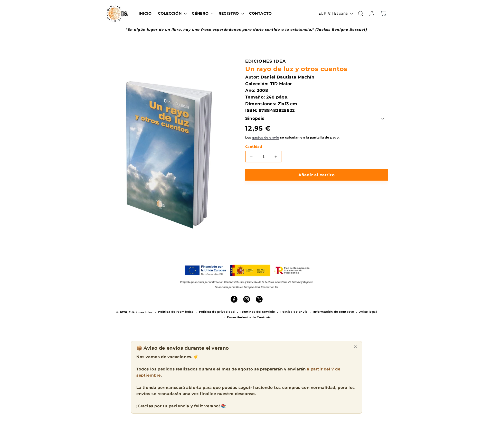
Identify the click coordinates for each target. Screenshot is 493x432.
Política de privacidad (217, 311)
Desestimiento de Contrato (249, 317)
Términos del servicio (257, 311)
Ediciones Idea (141, 312)
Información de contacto (333, 311)
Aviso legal (368, 311)
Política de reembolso (176, 311)
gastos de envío (265, 137)
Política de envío (294, 311)
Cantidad (253, 146)
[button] (171, 13)
